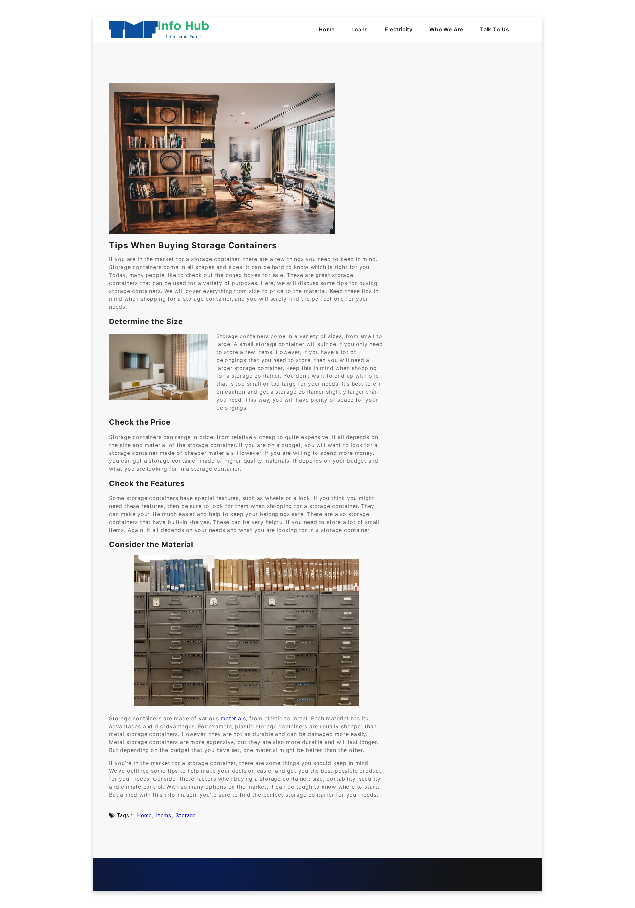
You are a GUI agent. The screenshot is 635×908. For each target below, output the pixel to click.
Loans (359, 29)
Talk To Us (494, 29)
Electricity (399, 29)
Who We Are (446, 29)
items (163, 815)
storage (186, 815)
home (144, 815)
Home (327, 29)
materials (232, 718)
